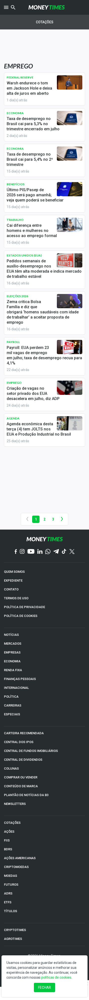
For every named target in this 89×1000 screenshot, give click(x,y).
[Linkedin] (40, 552)
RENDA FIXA (13, 670)
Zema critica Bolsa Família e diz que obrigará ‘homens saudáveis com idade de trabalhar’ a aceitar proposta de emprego (43, 312)
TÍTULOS (10, 911)
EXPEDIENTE (13, 580)
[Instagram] (22, 552)
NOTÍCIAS (11, 635)
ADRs (8, 893)
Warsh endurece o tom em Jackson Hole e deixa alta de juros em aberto (29, 88)
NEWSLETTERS (15, 804)
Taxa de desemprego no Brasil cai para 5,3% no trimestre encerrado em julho (33, 123)
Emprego (14, 383)
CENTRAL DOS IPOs (18, 742)
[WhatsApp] (47, 552)
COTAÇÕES (12, 823)
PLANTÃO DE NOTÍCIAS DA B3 (26, 795)
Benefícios (15, 184)
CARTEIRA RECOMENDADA (24, 733)
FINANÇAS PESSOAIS (20, 679)
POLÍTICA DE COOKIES (20, 616)
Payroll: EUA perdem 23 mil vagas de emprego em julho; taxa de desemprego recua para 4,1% (44, 355)
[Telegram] (56, 552)
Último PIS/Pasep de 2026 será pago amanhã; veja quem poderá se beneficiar (35, 194)
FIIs (7, 840)
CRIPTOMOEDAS (16, 867)
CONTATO (11, 589)
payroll (13, 342)
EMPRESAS (12, 652)
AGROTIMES (13, 939)
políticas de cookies (56, 977)
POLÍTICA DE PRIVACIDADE (24, 607)
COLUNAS (11, 768)
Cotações (44, 22)
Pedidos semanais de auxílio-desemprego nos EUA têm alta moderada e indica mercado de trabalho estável (44, 269)
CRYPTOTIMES (15, 930)
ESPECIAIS (12, 714)
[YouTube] (31, 552)
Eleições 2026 (17, 296)
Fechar (44, 987)
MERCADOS (12, 643)
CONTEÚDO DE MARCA (21, 786)
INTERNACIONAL (16, 688)
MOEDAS (10, 876)
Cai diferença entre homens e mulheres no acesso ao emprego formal (32, 230)
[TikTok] (64, 552)
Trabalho (15, 220)
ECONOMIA (12, 661)
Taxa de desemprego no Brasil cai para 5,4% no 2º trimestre (30, 159)
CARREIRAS (12, 705)
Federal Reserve (20, 77)
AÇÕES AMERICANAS (20, 858)
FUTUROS (11, 884)
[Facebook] (16, 552)
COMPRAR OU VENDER (20, 777)
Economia (15, 113)
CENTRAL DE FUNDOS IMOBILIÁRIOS (31, 751)
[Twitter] (71, 552)
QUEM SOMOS (14, 571)
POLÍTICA (11, 696)
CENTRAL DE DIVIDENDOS (23, 759)
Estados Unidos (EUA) (24, 255)
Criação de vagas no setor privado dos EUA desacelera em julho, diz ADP (33, 393)
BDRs (8, 849)
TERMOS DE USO (16, 598)
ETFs (7, 902)
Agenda (13, 418)
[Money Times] (46, 7)
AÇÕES (9, 831)
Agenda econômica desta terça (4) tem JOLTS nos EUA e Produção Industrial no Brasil (39, 429)
